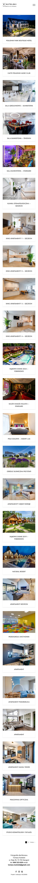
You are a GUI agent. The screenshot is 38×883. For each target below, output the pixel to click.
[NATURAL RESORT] (19, 557)
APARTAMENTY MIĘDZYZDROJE (19, 504)
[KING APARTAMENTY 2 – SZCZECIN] (19, 256)
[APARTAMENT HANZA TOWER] (19, 752)
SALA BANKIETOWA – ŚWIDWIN (19, 138)
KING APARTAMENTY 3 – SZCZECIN (19, 304)
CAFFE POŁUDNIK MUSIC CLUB (19, 73)
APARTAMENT (19, 669)
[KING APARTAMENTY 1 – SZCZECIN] (19, 224)
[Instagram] (19, 871)
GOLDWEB (24, 874)
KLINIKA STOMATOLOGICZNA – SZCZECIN (19, 204)
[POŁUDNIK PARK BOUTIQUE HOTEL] (19, 26)
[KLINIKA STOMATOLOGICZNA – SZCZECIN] (19, 189)
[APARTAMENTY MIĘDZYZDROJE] (19, 489)
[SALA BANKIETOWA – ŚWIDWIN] (19, 123)
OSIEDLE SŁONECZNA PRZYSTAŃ (19, 471)
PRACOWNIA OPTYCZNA (19, 800)
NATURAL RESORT (19, 571)
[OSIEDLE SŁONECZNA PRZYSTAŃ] (19, 457)
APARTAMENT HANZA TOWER (19, 767)
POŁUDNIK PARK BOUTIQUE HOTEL (19, 40)
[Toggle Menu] (34, 5)
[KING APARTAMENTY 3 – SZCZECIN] (19, 289)
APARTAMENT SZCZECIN (19, 604)
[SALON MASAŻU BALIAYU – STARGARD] (19, 389)
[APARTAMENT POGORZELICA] (19, 687)
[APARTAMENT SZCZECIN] (19, 589)
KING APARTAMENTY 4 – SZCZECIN (19, 336)
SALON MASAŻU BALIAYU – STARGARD (19, 405)
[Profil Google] (22, 871)
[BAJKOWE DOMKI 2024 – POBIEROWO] (19, 354)
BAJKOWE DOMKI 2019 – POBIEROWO (19, 537)
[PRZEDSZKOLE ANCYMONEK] (19, 622)
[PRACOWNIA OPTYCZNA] (19, 785)
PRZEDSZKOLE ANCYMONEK (19, 637)
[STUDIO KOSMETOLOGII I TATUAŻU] (19, 817)
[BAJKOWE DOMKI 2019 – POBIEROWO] (19, 522)
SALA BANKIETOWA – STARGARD (19, 171)
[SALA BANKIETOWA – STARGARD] (19, 156)
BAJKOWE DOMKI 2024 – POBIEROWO (19, 370)
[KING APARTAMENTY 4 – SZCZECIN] (19, 321)
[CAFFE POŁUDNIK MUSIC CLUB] (19, 58)
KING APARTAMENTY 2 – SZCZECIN (19, 271)
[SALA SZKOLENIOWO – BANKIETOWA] (19, 91)
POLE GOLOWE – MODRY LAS (19, 439)
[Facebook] (16, 871)
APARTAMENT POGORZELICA (19, 702)
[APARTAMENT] (19, 654)
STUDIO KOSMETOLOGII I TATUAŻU (19, 832)
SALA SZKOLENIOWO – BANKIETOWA (19, 106)
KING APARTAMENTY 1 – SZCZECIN (19, 238)
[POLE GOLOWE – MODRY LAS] (19, 424)
